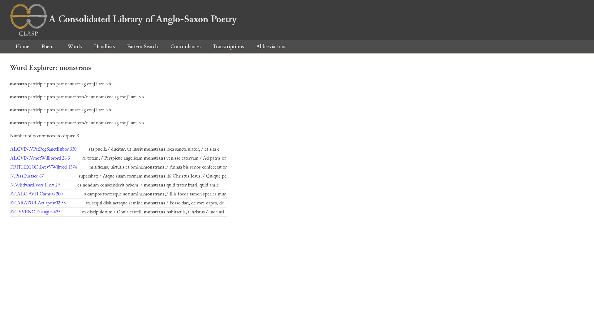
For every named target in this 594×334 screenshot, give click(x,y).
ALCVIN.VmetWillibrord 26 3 (40, 158)
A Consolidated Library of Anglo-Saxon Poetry (143, 19)
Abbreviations (271, 46)
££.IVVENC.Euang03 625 (35, 212)
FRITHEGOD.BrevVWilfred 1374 (43, 167)
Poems (48, 46)
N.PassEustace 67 (27, 176)
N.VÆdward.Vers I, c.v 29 (35, 185)
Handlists (104, 46)
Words (75, 46)
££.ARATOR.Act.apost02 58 (38, 203)
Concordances (185, 46)
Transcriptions (228, 46)
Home (22, 46)
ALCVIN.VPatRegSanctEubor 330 (43, 149)
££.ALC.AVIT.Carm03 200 (36, 194)
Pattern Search (142, 46)
